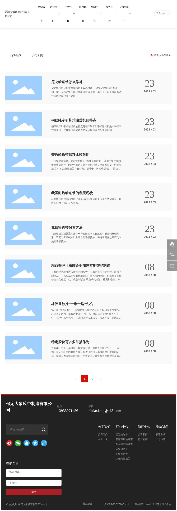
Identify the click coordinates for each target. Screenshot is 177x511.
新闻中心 (88, 32)
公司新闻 (37, 55)
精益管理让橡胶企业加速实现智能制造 (80, 265)
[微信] (18, 443)
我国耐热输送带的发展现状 (72, 193)
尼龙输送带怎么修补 (66, 82)
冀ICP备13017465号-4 (116, 504)
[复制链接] (44, 443)
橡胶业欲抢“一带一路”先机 (72, 304)
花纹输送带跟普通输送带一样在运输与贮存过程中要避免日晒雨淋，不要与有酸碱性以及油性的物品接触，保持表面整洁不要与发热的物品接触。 (86, 237)
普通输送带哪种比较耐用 (70, 155)
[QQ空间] (35, 443)
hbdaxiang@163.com (104, 410)
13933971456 (67, 410)
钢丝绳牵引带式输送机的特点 (73, 120)
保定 (157, 504)
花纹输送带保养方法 (66, 227)
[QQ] (27, 443)
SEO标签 (166, 504)
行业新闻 (16, 55)
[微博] (9, 443)
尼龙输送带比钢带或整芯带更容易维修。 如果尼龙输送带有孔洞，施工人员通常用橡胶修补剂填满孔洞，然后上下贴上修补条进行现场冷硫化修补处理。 (86, 92)
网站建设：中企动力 (144, 504)
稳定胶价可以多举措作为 (70, 342)
